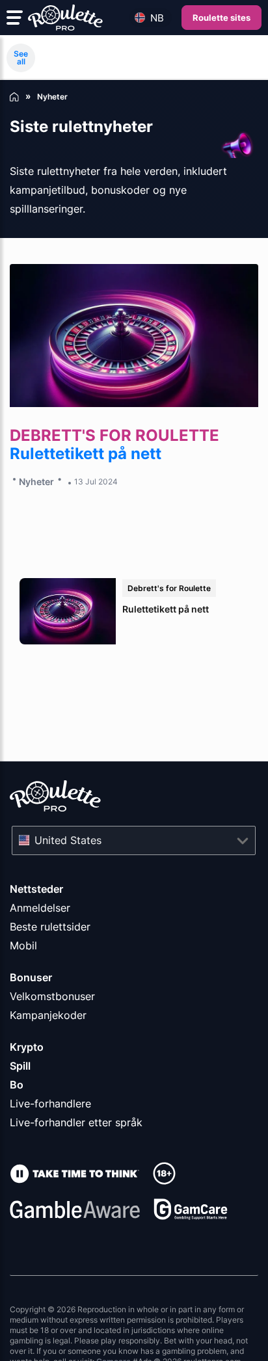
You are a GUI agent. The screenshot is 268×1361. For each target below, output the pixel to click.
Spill (20, 1065)
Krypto (27, 1046)
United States (67, 840)
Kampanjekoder (48, 1015)
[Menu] (15, 17)
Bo (16, 1084)
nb (157, 18)
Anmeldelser (40, 907)
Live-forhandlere (50, 1103)
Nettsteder (36, 888)
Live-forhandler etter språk (76, 1122)
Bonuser (31, 977)
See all (21, 57)
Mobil (23, 945)
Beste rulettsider (50, 926)
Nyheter (36, 481)
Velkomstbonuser (52, 996)
